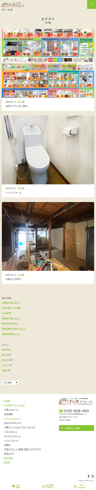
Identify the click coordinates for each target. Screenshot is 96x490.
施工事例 (8, 458)
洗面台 (7, 444)
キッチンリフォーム (12, 436)
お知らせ (5, 359)
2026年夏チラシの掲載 (11, 307)
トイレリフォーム (11, 440)
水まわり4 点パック (12, 422)
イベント (5, 365)
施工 (4, 354)
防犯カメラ (9, 453)
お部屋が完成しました (11, 302)
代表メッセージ (11, 409)
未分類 (21, 101)
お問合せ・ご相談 (72, 428)
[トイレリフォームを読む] (48, 150)
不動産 (4, 370)
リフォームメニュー (12, 418)
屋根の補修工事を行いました (13, 328)
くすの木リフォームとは (14, 405)
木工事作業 (6, 313)
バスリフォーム (10, 431)
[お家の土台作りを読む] (48, 236)
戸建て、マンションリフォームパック (19, 427)
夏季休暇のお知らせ (10, 323)
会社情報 (8, 414)
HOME (7, 401)
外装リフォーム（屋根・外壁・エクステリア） (23, 449)
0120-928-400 (76, 411)
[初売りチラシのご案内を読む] (48, 63)
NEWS (7, 462)
